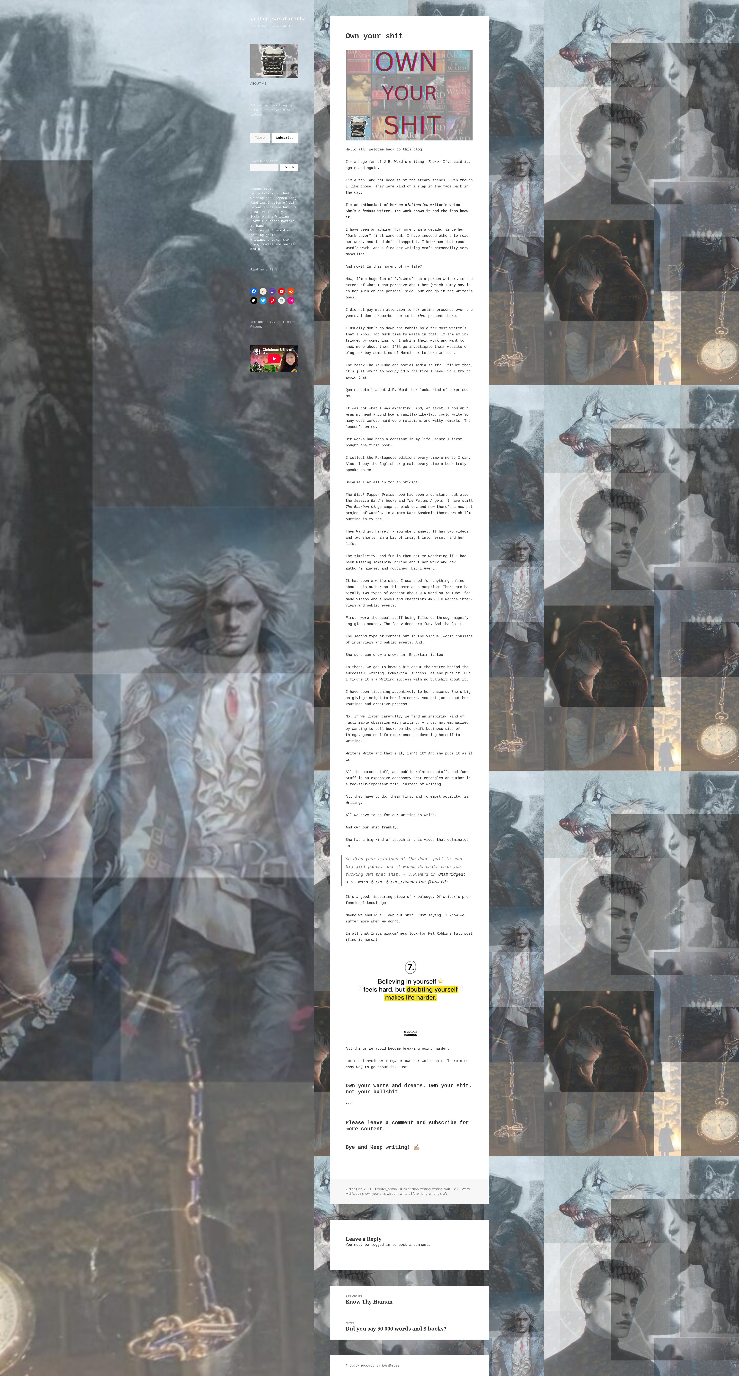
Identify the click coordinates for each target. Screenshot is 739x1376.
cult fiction (411, 1189)
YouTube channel (412, 531)
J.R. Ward (463, 1189)
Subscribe (284, 138)
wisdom (392, 1193)
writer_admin (387, 1189)
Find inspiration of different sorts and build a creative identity (273, 207)
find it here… (361, 940)
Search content (263, 161)
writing (425, 1189)
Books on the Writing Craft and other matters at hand (272, 221)
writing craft (441, 1189)
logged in (380, 1245)
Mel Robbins (355, 1193)
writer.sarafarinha (278, 19)
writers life (407, 1193)
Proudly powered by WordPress (373, 1366)
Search (289, 167)
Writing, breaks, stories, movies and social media (272, 244)
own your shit (375, 1193)
